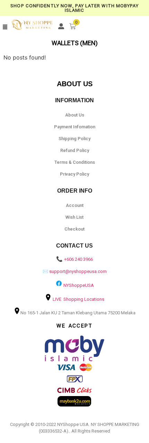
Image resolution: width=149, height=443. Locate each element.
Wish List (74, 217)
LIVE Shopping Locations (78, 299)
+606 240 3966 (78, 259)
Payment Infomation (74, 126)
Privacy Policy (74, 174)
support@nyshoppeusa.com (78, 271)
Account (75, 205)
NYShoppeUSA (78, 285)
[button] (5, 27)
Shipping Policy (74, 138)
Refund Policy (74, 150)
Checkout (74, 229)
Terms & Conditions (74, 162)
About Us (74, 115)
